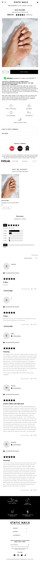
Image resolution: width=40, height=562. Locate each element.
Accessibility (17, 535)
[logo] (5, 161)
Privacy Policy (30, 559)
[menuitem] (5, 161)
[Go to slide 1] (19, 64)
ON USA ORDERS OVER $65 (20, 5)
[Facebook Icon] (14, 555)
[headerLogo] (21, 2)
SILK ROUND (5, 200)
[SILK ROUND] (10, 186)
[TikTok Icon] (25, 555)
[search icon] (5, 2)
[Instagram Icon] (18, 555)
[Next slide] (35, 64)
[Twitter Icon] (22, 555)
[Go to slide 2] (20, 64)
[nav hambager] (2, 2)
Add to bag (6, 208)
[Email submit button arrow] (28, 545)
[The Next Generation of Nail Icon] (20, 523)
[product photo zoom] (36, 20)
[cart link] (37, 2)
